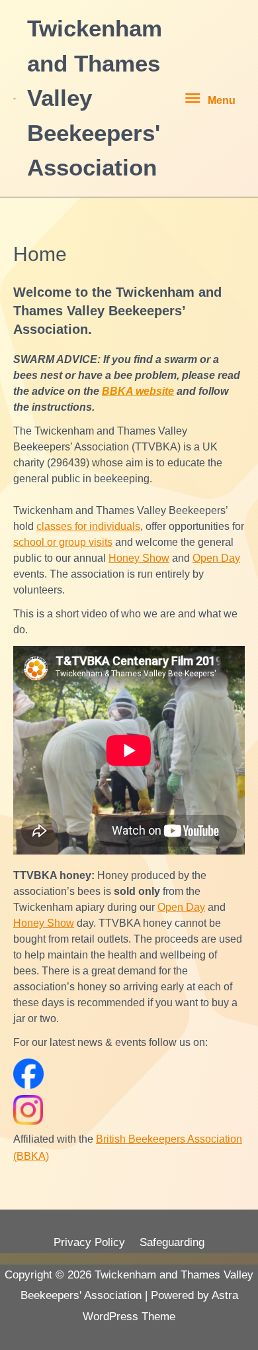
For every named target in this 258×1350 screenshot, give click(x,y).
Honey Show (138, 558)
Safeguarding (172, 1242)
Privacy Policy (89, 1242)
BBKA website (138, 391)
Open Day (216, 558)
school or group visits (62, 542)
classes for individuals (88, 526)
